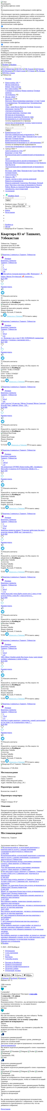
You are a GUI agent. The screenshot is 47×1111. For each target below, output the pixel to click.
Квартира (8, 153)
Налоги (39, 185)
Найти (8, 130)
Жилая (7, 226)
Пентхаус (8, 101)
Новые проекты (27, 91)
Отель (19, 136)
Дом (20, 153)
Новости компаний (12, 183)
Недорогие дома (27, 117)
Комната (43, 163)
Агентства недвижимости (15, 123)
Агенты (28, 123)
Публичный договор (13, 970)
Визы (37, 187)
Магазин (8, 138)
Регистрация (10, 212)
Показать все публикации (10, 941)
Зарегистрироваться (8, 1045)
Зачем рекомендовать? (9, 1065)
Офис (24, 136)
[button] (6, 75)
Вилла (17, 107)
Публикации (10, 951)
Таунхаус (37, 107)
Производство (31, 136)
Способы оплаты (11, 959)
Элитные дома (25, 113)
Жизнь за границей (18, 187)
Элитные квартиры (12, 113)
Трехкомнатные (36, 103)
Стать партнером (11, 953)
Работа (7, 187)
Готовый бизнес (18, 138)
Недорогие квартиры (13, 117)
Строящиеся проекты (13, 91)
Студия (36, 101)
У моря (42, 101)
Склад (39, 136)
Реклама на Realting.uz (13, 962)
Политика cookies (11, 968)
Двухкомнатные (24, 103)
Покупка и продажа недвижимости (23, 185)
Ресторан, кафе (10, 136)
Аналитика (24, 183)
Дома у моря (10, 107)
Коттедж (23, 107)
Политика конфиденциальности (17, 966)
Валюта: (8, 206)
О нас (7, 955)
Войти (7, 210)
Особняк (30, 107)
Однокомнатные (11, 103)
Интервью (32, 183)
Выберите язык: (11, 204)
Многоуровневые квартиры (23, 101)
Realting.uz (9, 224)
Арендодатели (36, 123)
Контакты (9, 957)
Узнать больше (6, 59)
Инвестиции (30, 187)
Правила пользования (13, 964)
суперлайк (33, 994)
